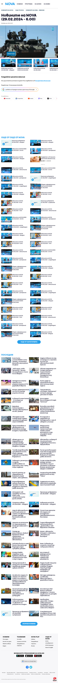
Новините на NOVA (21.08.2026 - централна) (19, 177)
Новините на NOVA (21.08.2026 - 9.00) (46, 193)
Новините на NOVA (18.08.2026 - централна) (19, 291)
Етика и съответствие (35, 674)
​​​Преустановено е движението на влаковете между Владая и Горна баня (19, 428)
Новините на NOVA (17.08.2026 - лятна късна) (48, 316)
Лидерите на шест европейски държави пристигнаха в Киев (48, 483)
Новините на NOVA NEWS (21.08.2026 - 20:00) (48, 168)
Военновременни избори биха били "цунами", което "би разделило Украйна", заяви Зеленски (20, 485)
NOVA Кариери (49, 645)
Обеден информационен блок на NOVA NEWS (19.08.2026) (19, 268)
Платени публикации (46, 674)
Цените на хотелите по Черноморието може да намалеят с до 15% (20, 525)
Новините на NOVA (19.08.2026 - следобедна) (48, 258)
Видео (4, 646)
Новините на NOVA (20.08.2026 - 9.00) (46, 234)
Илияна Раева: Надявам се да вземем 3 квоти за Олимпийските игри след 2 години (19, 556)
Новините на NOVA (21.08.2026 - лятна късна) (19, 168)
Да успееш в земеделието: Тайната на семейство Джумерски (45, 556)
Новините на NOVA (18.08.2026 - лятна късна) (48, 283)
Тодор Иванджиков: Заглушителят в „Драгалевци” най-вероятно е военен (47, 525)
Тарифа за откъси (32, 672)
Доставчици (40, 672)
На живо (47, 4)
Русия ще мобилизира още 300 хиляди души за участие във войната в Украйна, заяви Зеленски (48, 453)
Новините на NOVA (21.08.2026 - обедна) (18, 193)
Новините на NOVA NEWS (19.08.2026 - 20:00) (48, 250)
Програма (28, 4)
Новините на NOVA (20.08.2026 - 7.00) (46, 242)
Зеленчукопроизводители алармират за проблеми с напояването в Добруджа (20, 592)
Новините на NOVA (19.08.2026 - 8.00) (46, 275)
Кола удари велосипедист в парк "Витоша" (48, 400)
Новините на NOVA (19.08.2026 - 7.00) (17, 283)
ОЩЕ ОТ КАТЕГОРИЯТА (29, 342)
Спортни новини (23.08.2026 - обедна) (20, 503)
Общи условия (52, 672)
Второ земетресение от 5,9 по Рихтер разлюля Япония (20, 391)
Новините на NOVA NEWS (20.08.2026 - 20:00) (19, 218)
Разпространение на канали (22, 672)
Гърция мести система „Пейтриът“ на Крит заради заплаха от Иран (48, 392)
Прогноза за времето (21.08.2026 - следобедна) (48, 177)
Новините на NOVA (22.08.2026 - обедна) (18, 157)
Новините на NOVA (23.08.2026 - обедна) (47, 141)
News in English (49, 647)
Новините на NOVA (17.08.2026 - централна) (19, 324)
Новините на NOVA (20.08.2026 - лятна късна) (48, 209)
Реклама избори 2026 (11, 672)
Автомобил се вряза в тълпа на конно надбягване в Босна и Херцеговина (48, 442)
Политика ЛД (17, 674)
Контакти (46, 672)
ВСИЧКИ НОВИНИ (29, 624)
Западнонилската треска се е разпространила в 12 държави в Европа (20, 383)
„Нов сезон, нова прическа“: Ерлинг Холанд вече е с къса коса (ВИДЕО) (20, 371)
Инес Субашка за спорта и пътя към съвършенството (47, 545)
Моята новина (7, 643)
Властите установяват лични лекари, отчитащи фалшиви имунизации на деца (20, 361)
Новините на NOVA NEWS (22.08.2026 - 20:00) (19, 149)
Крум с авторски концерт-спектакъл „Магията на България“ (48, 534)
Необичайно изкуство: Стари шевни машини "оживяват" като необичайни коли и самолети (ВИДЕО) (47, 603)
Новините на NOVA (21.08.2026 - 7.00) (17, 209)
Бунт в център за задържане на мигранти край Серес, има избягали (19, 475)
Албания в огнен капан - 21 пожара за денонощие (20, 400)
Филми (33, 646)
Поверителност (10, 674)
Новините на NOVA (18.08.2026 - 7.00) (17, 316)
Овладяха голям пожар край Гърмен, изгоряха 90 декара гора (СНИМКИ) (19, 419)
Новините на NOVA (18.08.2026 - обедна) (47, 299)
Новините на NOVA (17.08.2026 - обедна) (47, 332)
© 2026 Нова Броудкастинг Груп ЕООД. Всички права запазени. (13, 679)
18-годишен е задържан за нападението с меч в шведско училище (48, 419)
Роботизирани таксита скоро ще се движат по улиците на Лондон (19, 602)
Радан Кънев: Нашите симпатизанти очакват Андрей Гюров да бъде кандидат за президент (48, 567)
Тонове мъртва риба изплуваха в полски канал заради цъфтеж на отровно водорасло (20, 453)
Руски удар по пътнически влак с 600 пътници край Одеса (47, 383)
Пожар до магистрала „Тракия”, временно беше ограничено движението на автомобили (20, 535)
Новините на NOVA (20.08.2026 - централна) (48, 218)
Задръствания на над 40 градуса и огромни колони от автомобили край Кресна (48, 361)
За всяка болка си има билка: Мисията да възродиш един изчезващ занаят (20, 546)
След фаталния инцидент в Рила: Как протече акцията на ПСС (48, 614)
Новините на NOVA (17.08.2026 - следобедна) (48, 324)
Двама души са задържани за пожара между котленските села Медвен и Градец (19, 443)
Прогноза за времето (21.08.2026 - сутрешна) (48, 201)
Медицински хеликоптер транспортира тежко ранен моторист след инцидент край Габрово (46, 430)
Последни (5, 639)
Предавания (34, 641)
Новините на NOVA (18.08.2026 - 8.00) (46, 308)
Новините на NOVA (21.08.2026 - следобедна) (19, 185)
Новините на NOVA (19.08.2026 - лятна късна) (19, 250)
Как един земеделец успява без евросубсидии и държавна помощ (47, 577)
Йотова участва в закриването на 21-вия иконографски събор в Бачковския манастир (47, 409)
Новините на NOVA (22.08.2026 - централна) (48, 149)
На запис (38, 4)
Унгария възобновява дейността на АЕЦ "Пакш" (48, 474)
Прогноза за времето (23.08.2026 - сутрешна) (20, 613)
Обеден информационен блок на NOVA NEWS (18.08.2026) (19, 300)
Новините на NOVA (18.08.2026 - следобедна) (48, 291)
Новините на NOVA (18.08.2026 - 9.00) (17, 308)
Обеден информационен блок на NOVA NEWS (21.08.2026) (48, 186)
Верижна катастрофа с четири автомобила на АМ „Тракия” (20, 408)
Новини (20, 4)
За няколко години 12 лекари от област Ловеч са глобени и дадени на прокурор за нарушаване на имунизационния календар (20, 580)
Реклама (4, 672)
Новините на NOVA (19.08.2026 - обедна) (47, 267)
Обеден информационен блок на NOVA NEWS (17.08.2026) (19, 333)
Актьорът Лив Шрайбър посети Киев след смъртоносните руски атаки (18, 495)
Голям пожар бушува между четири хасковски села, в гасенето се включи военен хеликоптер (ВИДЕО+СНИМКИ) (48, 465)
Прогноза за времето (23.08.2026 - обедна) (18, 141)
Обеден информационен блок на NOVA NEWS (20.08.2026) (48, 227)
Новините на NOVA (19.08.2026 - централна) (19, 258)
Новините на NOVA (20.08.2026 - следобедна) (19, 226)
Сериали (33, 643)
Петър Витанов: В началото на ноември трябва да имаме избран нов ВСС (20, 565)
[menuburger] (2, 4)
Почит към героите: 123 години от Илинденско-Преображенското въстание (47, 514)
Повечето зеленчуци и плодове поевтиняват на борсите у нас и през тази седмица (20, 464)
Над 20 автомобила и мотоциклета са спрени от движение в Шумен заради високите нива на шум (20, 514)
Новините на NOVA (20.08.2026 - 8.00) (17, 242)
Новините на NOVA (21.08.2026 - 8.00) (17, 201)
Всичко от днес (7, 641)
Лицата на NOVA (21, 641)
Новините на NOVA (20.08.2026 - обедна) (18, 234)
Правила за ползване (25, 674)
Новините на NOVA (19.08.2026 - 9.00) (17, 275)
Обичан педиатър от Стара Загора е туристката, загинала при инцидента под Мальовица (48, 373)
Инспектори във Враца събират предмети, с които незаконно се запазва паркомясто (48, 592)
